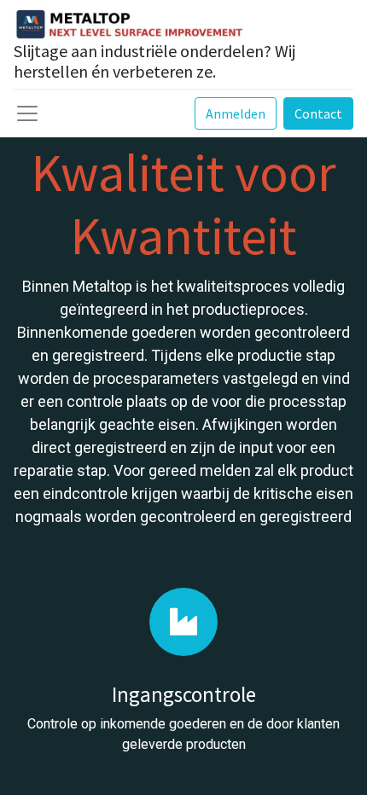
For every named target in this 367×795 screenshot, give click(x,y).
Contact (318, 113)
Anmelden (235, 113)
